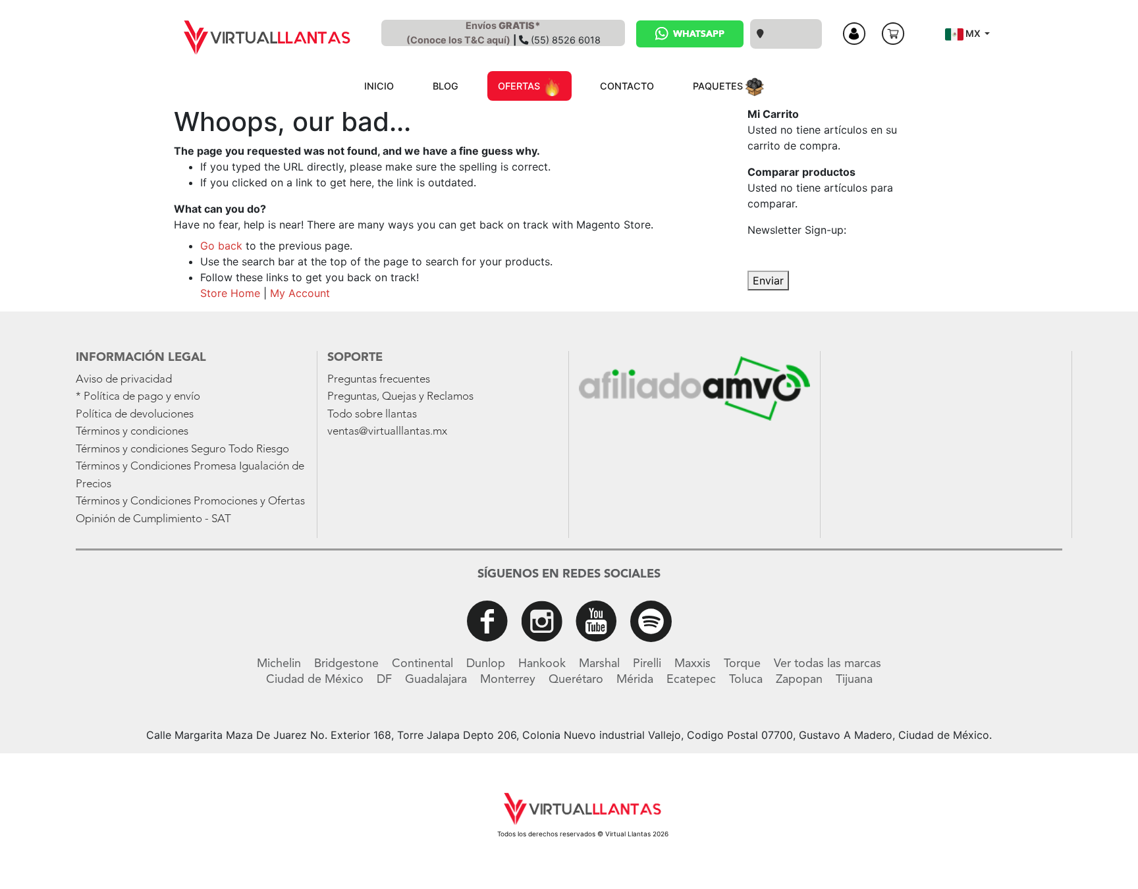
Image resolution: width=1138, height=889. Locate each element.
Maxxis (692, 664)
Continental (422, 664)
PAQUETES (719, 86)
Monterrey (507, 680)
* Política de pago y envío (138, 396)
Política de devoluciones (135, 414)
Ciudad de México (315, 680)
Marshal (599, 664)
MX (973, 33)
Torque (742, 664)
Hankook (542, 664)
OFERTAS (520, 86)
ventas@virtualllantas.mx (387, 431)
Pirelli (647, 664)
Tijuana (854, 680)
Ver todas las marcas (827, 664)
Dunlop (485, 664)
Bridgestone (346, 664)
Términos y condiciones (132, 431)
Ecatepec (691, 680)
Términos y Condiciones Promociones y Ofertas (190, 501)
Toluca (746, 680)
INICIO (379, 86)
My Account (300, 293)
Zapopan (799, 680)
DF (384, 680)
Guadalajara (436, 680)
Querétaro (576, 680)
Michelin (279, 664)
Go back (221, 245)
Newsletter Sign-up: (796, 229)
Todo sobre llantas (372, 414)
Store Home (230, 293)
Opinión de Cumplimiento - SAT (153, 519)
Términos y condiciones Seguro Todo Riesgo (182, 449)
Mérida (634, 680)
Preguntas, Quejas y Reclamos (400, 396)
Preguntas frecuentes (378, 379)
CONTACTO (627, 86)
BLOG (445, 86)
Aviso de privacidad (124, 379)
